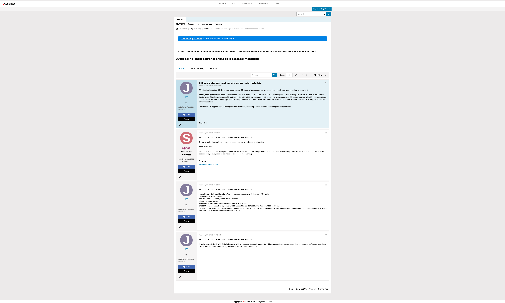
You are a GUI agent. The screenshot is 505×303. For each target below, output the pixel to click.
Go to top (323, 289)
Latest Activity (197, 68)
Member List (207, 24)
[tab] (181, 68)
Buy (233, 3)
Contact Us (301, 289)
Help (291, 289)
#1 (326, 83)
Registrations (264, 3)
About (278, 3)
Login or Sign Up (320, 9)
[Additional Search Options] (324, 14)
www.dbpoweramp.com (208, 164)
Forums (179, 19)
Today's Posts (193, 24)
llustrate (9, 4)
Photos (213, 68)
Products (222, 3)
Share (188, 114)
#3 (326, 185)
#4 (325, 235)
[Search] (328, 14)
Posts (181, 68)
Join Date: (182, 107)
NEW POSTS (180, 24)
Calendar (218, 24)
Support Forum (247, 3)
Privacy (312, 289)
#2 (326, 133)
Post (187, 119)
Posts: (180, 109)
